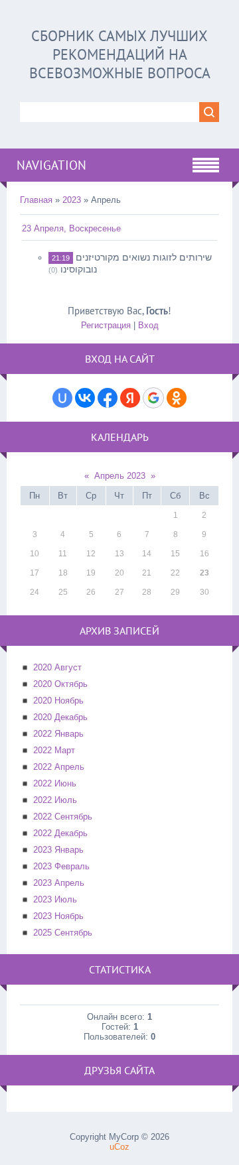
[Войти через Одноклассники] (177, 398)
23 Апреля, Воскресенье (71, 228)
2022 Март (54, 750)
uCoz (119, 1147)
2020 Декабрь (60, 717)
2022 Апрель (58, 767)
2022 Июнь (54, 783)
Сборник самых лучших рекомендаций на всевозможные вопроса (119, 54)
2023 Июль (55, 899)
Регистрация (106, 325)
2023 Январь (58, 850)
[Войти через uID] (62, 398)
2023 (71, 200)
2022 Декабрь (60, 833)
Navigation (51, 165)
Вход (148, 325)
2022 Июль (55, 800)
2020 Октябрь (60, 684)
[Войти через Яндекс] (130, 398)
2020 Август (57, 667)
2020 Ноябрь (58, 700)
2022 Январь (58, 734)
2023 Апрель (58, 883)
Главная (36, 200)
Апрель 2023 (119, 476)
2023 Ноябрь (58, 916)
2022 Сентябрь (62, 817)
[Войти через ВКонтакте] (85, 398)
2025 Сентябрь (62, 933)
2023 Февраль (61, 866)
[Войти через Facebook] (108, 398)
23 (204, 573)
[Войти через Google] (153, 397)
